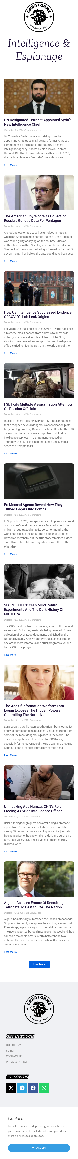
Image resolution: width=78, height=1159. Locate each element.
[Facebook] (33, 1088)
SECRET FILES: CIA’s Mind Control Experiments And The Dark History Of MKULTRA (33, 609)
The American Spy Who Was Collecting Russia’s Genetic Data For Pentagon (35, 218)
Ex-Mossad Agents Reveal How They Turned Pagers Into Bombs (33, 507)
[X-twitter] (11, 1088)
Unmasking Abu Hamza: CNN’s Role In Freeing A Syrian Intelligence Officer (34, 808)
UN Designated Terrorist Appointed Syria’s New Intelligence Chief (37, 122)
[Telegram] (22, 1088)
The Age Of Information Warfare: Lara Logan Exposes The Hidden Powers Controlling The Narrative (34, 710)
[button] (39, 964)
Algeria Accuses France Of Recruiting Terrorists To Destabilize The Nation (33, 905)
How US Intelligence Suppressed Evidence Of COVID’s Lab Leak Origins (38, 314)
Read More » (10, 165)
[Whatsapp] (44, 1088)
